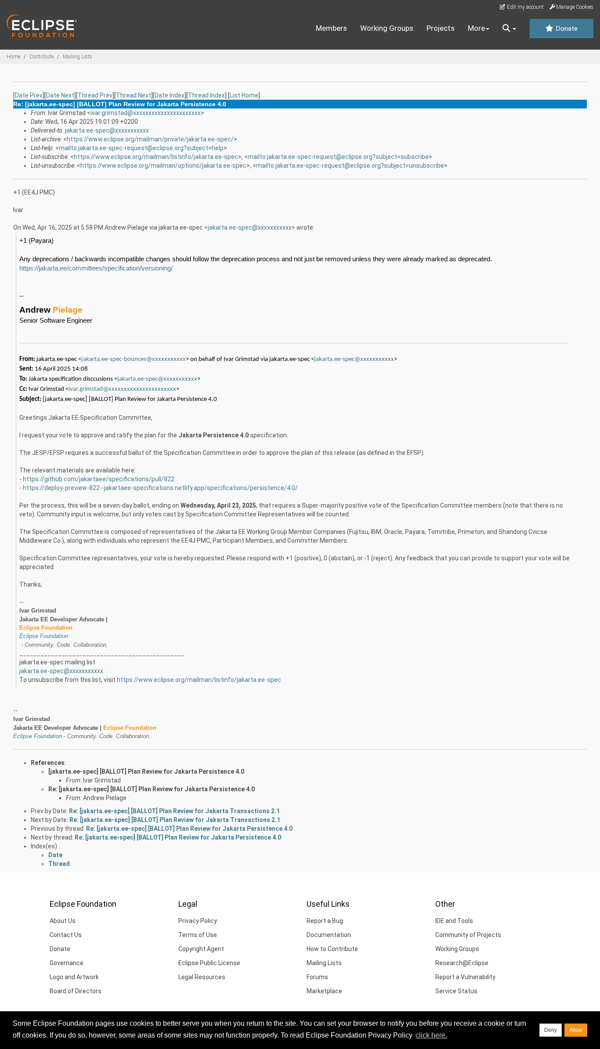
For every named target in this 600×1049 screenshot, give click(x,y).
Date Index (169, 95)
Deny (550, 1030)
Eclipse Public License (209, 962)
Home (13, 57)
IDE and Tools (454, 920)
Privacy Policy (197, 920)
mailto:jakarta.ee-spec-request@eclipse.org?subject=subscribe (338, 156)
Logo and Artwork (74, 977)
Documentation (329, 934)
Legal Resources (201, 977)
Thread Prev (95, 95)
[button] (509, 28)
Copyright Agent (201, 948)
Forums (317, 977)
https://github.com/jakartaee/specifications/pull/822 (98, 479)
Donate (566, 28)
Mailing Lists (77, 57)
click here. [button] (431, 1035)
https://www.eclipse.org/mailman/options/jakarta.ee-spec (163, 165)
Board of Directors (75, 991)
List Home (244, 95)
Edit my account (525, 7)
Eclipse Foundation (43, 636)
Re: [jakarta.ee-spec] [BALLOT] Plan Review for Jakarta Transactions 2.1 (174, 811)
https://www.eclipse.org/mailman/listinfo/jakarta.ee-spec (156, 156)
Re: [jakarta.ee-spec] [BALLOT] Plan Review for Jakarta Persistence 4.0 (151, 789)
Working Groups (386, 28)
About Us (63, 920)
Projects (441, 28)
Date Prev (29, 95)
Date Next (60, 95)
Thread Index (206, 95)
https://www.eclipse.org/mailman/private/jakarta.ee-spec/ (150, 139)
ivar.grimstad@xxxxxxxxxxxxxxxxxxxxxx (145, 112)
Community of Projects (468, 934)
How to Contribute (332, 948)
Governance (66, 962)
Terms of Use (197, 934)
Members (331, 28)
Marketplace (324, 991)
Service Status (456, 991)
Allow (575, 1030)
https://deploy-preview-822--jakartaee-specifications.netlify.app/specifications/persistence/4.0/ (160, 487)
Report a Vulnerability (465, 977)
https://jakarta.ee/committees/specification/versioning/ (96, 268)
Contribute (41, 57)
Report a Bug (325, 920)
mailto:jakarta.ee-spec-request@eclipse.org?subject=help (141, 147)
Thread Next (133, 95)
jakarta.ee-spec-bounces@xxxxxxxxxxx (133, 359)
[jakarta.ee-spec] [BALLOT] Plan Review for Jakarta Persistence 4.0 (146, 771)
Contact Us (66, 934)
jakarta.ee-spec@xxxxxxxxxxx (107, 130)
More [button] (476, 28)
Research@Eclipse (461, 962)
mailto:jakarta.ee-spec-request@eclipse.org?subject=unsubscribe (350, 165)
